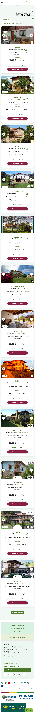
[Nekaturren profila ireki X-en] (14, 674)
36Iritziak (5, 92)
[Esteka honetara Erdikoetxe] (17, 418)
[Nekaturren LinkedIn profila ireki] (23, 674)
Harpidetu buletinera (17, 625)
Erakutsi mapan (20, 49)
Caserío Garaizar (17, 192)
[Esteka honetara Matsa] (17, 134)
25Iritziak (5, 186)
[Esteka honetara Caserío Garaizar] (17, 179)
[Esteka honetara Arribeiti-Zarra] (17, 274)
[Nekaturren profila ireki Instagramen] (5, 674)
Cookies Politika (20, 688)
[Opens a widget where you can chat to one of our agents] (28, 710)
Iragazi (5, 19)
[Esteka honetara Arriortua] (17, 35)
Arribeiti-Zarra (17, 286)
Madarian (17, 237)
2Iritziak (5, 326)
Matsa (17, 146)
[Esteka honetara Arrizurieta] (17, 470)
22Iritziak (5, 527)
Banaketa (17, 57)
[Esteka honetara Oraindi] (17, 85)
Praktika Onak (17, 631)
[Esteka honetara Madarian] (17, 224)
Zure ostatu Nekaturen (17, 628)
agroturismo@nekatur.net (12, 666)
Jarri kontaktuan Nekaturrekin (17, 670)
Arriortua (17, 48)
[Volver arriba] (31, 689)
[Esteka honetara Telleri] (17, 369)
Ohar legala (11, 688)
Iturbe (17, 532)
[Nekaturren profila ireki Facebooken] (10, 674)
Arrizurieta (17, 482)
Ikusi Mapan (7, 23)
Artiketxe (17, 581)
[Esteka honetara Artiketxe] (17, 569)
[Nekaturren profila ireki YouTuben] (19, 674)
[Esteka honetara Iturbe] (17, 520)
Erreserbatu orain (17, 69)
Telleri (17, 381)
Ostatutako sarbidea (18, 637)
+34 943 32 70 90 (10, 664)
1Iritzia (4, 376)
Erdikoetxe (17, 430)
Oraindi (17, 97)
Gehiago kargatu (17, 612)
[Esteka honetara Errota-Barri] (17, 319)
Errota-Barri (17, 331)
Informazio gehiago (17, 65)
